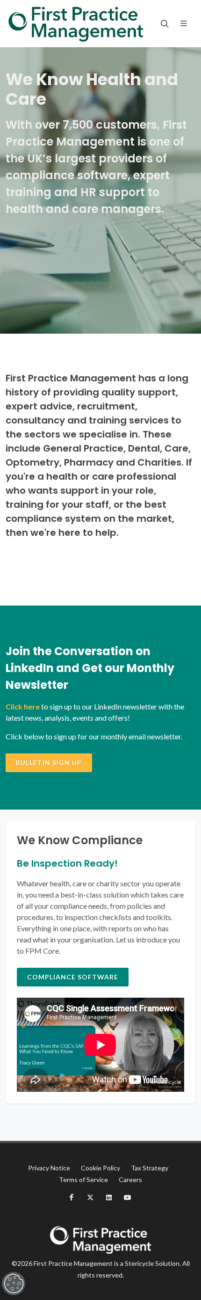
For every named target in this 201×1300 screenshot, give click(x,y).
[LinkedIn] (108, 1197)
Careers (130, 1179)
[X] (90, 1197)
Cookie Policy (100, 1168)
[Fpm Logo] (76, 23)
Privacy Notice (49, 1168)
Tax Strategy (149, 1168)
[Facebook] (71, 1197)
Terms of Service (83, 1179)
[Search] (163, 23)
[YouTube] (127, 1197)
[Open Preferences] (13, 1283)
